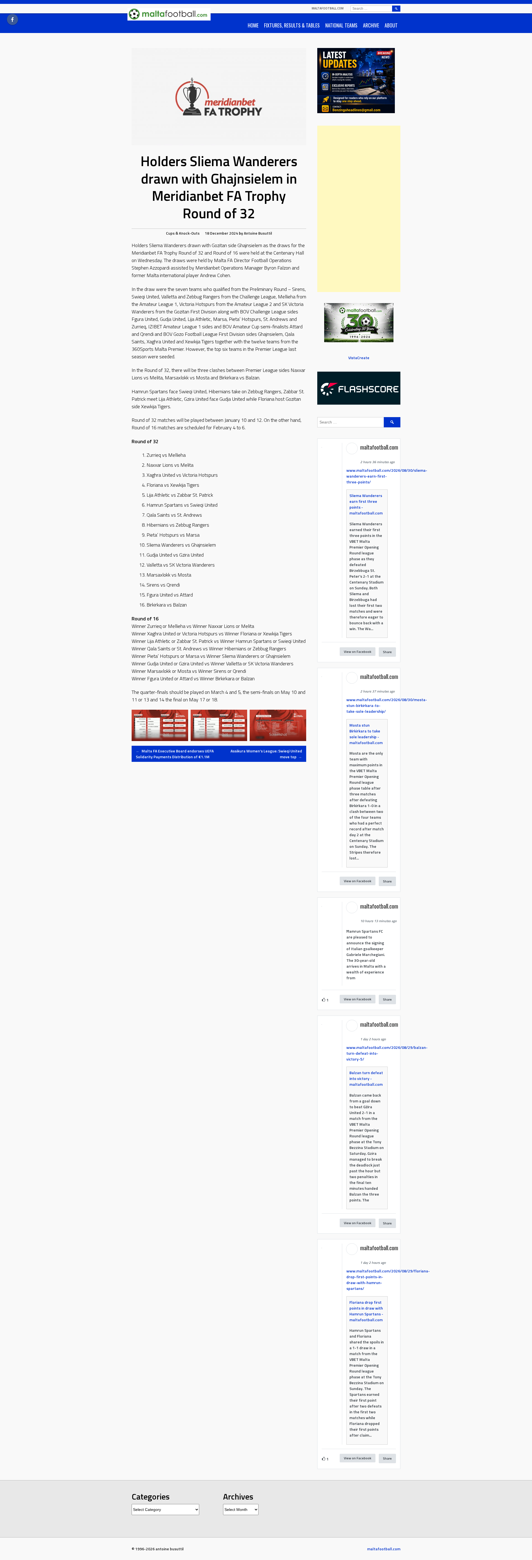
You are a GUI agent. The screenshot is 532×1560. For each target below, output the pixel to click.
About (391, 25)
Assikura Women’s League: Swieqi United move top (266, 754)
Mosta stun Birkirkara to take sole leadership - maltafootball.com (366, 733)
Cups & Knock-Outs (183, 233)
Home (253, 25)
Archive (371, 25)
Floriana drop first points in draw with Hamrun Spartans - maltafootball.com (366, 1311)
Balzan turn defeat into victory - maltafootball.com (366, 1078)
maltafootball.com (328, 8)
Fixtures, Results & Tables (292, 25)
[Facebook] (12, 19)
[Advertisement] (358, 209)
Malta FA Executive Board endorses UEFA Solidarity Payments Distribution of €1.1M (175, 754)
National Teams (341, 25)
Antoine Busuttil (258, 233)
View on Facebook (357, 651)
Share (387, 652)
